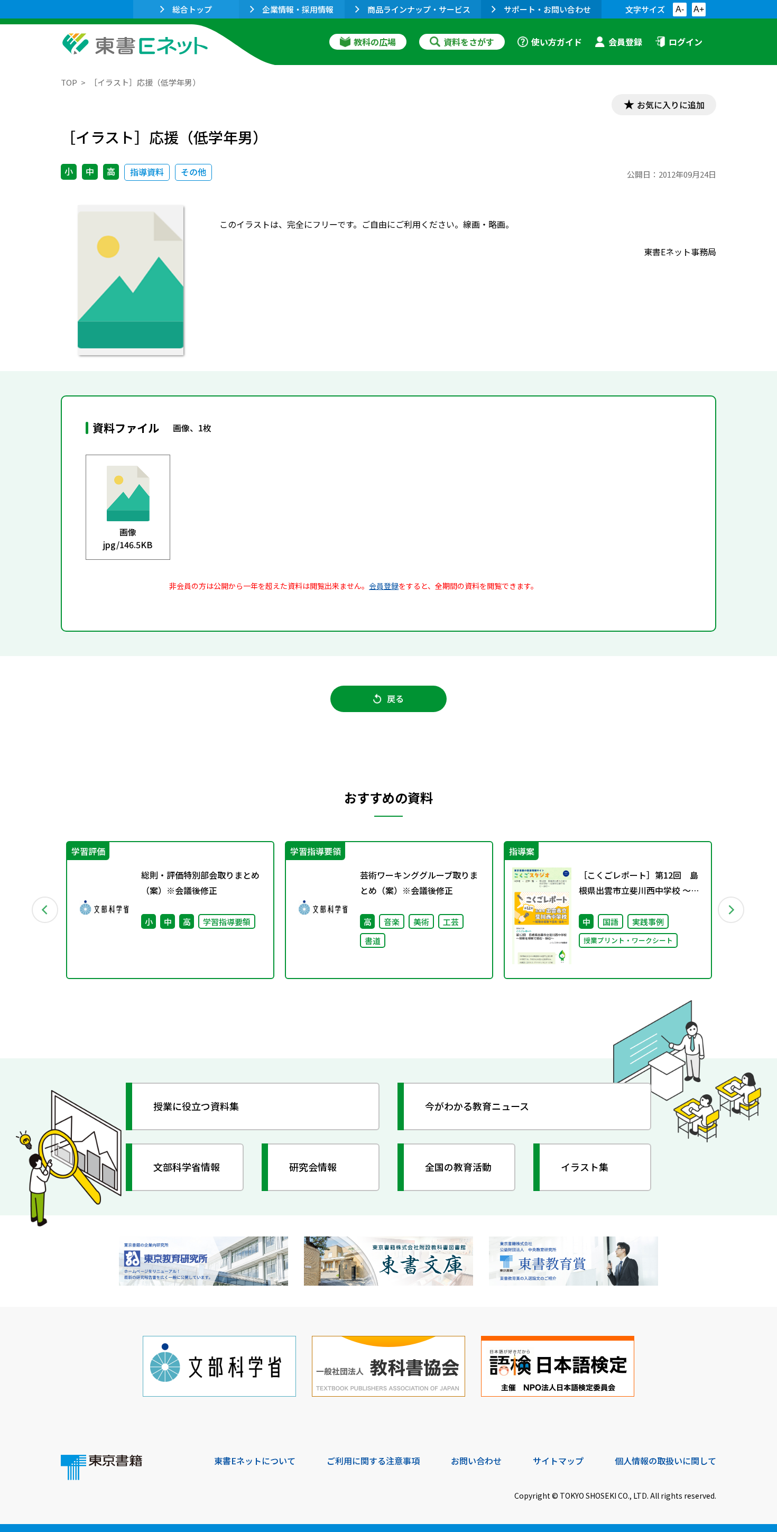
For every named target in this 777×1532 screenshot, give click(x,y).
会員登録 (625, 41)
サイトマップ (558, 1460)
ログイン (685, 41)
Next (731, 910)
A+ (698, 9)
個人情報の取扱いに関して (665, 1460)
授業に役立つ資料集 (196, 1106)
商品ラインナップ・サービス (418, 9)
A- (680, 9)
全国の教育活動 (458, 1167)
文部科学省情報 (186, 1167)
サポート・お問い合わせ (547, 9)
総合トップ (192, 9)
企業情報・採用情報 (298, 9)
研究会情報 (313, 1167)
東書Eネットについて (254, 1460)
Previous (45, 910)
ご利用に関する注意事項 (373, 1460)
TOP (69, 82)
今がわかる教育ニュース (477, 1106)
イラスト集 (584, 1167)
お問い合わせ (476, 1460)
